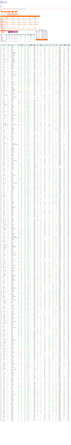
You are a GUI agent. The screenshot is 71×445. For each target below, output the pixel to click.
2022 (34, 17)
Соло (5, 11)
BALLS (37, 31)
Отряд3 (12, 11)
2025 (18, 17)
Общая (2, 11)
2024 (23, 17)
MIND (36, 38)
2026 (12, 17)
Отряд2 (9, 11)
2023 (29, 17)
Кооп (16, 11)
